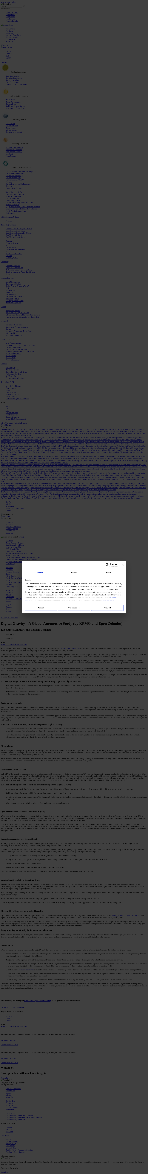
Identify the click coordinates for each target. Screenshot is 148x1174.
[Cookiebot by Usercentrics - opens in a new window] (107, 565)
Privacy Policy (107, 600)
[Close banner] (122, 565)
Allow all (107, 608)
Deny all (41, 608)
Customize (72, 608)
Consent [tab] (39, 572)
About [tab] (108, 572)
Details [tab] (74, 572)
